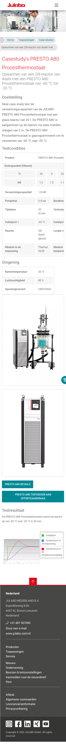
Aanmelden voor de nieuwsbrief (26, 677)
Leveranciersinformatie (20, 704)
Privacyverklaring (17, 708)
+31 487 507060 (20, 623)
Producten (12, 647)
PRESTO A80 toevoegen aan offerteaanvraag (33, 496)
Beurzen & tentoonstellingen (24, 672)
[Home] (16, 5)
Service (10, 656)
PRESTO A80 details (17, 484)
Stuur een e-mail (16, 628)
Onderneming (14, 667)
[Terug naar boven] (33, 581)
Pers (9, 682)
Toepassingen (15, 651)
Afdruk (10, 694)
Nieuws (10, 663)
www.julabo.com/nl (18, 633)
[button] (21, 551)
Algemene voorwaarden (21, 699)
